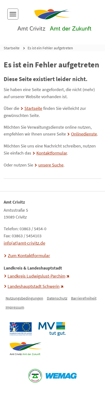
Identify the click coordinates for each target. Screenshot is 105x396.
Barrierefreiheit (83, 298)
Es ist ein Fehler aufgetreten (50, 47)
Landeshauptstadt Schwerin (34, 286)
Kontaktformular (51, 153)
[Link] (25, 348)
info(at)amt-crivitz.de (24, 243)
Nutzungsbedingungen (24, 298)
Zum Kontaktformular (29, 255)
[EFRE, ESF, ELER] (20, 329)
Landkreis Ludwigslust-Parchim (36, 276)
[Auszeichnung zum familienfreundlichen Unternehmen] (35, 376)
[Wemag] (61, 376)
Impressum (15, 307)
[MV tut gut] (52, 329)
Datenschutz (57, 298)
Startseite (12, 47)
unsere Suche (50, 165)
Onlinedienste (84, 134)
